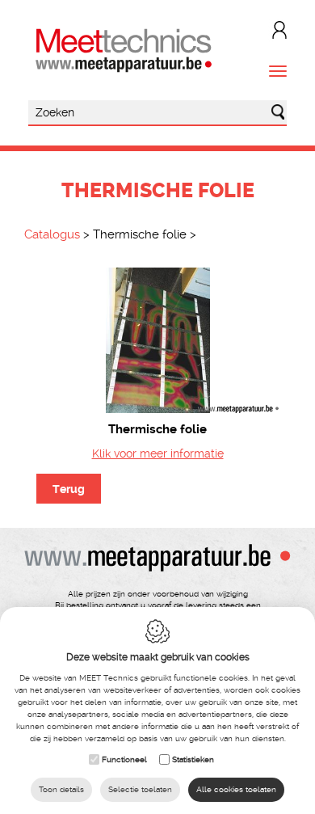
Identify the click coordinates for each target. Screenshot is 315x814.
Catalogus (52, 234)
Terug (68, 489)
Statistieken (193, 759)
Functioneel (124, 759)
